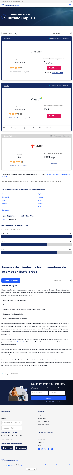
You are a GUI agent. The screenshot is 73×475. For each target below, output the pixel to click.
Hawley (40, 197)
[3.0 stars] (16, 162)
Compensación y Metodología (50, 464)
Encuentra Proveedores (7, 415)
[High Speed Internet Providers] (10, 5)
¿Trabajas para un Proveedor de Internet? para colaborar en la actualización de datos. (31, 181)
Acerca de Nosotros (42, 436)
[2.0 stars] (14, 162)
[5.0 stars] (22, 162)
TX (7, 373)
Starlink (7, 39)
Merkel (4, 207)
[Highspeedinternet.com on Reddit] (49, 449)
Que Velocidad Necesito (7, 439)
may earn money (7, 1)
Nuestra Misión (41, 439)
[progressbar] (36, 236)
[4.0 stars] (19, 162)
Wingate (40, 203)
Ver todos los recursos (43, 424)
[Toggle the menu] (70, 5)
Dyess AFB (5, 197)
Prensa (39, 445)
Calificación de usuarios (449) (19, 118)
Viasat (6, 85)
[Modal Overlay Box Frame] (36, 392)
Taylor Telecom (10, 136)
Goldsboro (5, 210)
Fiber (5, 220)
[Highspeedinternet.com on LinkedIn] (52, 449)
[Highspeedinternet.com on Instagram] (45, 449)
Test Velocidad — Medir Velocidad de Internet (12, 436)
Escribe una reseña (11, 280)
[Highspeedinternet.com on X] (42, 449)
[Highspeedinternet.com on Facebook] (39, 449)
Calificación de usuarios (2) (19, 166)
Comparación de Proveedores (45, 415)
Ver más (54, 164)
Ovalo (4, 194)
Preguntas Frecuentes (43, 421)
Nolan (40, 200)
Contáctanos (41, 442)
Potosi (4, 200)
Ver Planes (52, 68)
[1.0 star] (11, 162)
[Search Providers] (20, 423)
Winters (40, 207)
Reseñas (3, 418)
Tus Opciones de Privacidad (16, 465)
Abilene (4, 203)
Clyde (40, 194)
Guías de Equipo (42, 418)
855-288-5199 (57, 72)
